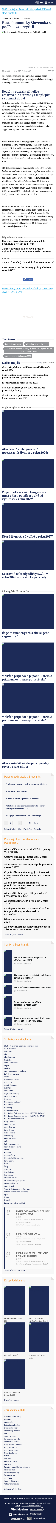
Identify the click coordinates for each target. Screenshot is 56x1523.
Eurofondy (8, 1082)
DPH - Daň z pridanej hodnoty (15, 1071)
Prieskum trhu (9, 1470)
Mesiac (51, 363)
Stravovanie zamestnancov (16, 791)
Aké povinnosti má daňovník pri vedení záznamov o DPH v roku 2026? (27, 928)
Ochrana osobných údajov (25, 1503)
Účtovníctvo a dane (11, 1178)
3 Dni (39, 363)
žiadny (6, 1197)
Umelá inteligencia (11, 1183)
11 (30, 823)
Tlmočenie (8, 1478)
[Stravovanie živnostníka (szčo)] (39, 1337)
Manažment (8, 1105)
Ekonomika (26, 18)
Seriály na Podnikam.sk (16, 944)
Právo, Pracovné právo (12, 1147)
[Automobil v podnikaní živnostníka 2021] (14, 1374)
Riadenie (7, 1152)
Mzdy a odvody (9, 1122)
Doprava (7, 1065)
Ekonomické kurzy (11, 1428)
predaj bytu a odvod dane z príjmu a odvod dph (23, 816)
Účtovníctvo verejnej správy (14, 1180)
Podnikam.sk (6, 18)
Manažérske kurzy (11, 1450)
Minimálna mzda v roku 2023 (36, 344)
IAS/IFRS (7, 1088)
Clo (5, 1054)
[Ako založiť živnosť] (14, 1337)
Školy (6, 1166)
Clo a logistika (9, 1057)
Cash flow (8, 1051)
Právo (6, 1141)
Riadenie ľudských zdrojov (14, 1158)
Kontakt (17, 1506)
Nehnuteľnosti (9, 1124)
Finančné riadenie (11, 1085)
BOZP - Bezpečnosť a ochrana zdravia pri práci (21, 1046)
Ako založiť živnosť (11, 1355)
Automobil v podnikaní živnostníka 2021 (12, 1393)
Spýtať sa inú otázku (32, 829)
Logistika (7, 1099)
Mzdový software (10, 1453)
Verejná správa (9, 1186)
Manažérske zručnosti (12, 1102)
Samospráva (9, 1161)
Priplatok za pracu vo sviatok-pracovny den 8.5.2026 (26, 784)
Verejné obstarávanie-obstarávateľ (17, 1189)
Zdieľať (29, 279)
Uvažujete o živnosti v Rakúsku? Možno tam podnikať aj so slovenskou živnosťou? (26, 911)
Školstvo (7, 1163)
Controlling (8, 1060)
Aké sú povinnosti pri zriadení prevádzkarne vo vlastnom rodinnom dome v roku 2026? (25, 885)
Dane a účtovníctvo (11, 1063)
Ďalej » (36, 823)
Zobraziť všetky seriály (14, 1029)
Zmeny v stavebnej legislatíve (15, 1203)
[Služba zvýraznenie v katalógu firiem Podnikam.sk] (39, 1300)
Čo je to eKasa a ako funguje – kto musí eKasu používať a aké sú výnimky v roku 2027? (25, 496)
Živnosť (7, 1200)
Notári (6, 1456)
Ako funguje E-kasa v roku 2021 (13, 1319)
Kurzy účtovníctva (10, 1447)
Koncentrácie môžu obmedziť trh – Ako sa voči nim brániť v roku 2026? (32, 1019)
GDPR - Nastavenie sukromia (31, 1506)
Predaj (6, 1149)
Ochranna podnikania (23, 964)
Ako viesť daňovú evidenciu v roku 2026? (32, 987)
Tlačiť (52, 71)
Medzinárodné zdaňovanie (14, 1119)
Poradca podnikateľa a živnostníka (22, 776)
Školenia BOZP (9, 1475)
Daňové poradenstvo (12, 1425)
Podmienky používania (42, 1503)
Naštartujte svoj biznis (13, 344)
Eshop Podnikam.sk (14, 1280)
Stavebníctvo (9, 1172)
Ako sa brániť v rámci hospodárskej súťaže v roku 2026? (30, 959)
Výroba (7, 1194)
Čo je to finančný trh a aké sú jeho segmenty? (28, 262)
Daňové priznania (22, 991)
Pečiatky (7, 1459)
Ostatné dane (9, 1130)
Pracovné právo (10, 1138)
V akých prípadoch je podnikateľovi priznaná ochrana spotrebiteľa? (27, 677)
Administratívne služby (12, 1416)
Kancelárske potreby (11, 1442)
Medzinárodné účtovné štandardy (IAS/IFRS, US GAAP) (24, 1116)
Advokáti (7, 1419)
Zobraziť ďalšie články (13, 934)
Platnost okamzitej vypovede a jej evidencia (22, 799)
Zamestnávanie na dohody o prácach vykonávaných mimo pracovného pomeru (26, 250)
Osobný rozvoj (9, 1127)
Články (16, 18)
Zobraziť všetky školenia (14, 1270)
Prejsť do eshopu (11, 1400)
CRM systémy (9, 1422)
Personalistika (9, 1133)
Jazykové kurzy (10, 1436)
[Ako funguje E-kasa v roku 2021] (14, 1300)
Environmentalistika (11, 1079)
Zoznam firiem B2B (14, 1410)
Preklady (7, 1464)
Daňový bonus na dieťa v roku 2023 (18, 356)
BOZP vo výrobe (10, 1048)
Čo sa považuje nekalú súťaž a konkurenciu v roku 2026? (27, 1003)
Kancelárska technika (12, 1439)
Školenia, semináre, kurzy (17, 1039)
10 (24, 823)
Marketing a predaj (11, 1110)
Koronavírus (8, 1091)
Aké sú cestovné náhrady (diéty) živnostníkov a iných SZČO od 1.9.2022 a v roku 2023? (28, 350)
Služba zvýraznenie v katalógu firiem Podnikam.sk (38, 1319)
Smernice (7, 1169)
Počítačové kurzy (10, 1461)
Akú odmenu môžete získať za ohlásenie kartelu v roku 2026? (32, 976)
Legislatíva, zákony (11, 1096)
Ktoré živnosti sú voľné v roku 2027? (20, 383)
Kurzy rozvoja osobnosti (13, 1444)
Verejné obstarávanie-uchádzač (16, 1192)
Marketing (8, 1107)
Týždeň (44, 363)
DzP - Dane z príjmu (11, 1074)
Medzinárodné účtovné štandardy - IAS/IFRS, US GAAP (24, 1113)
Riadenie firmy (9, 1155)
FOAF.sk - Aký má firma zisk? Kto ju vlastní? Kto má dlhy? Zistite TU (26, 11)
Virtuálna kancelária (11, 1484)
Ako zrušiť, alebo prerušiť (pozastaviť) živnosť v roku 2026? (25, 450)
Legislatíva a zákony (11, 1093)
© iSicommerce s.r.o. (18, 1498)
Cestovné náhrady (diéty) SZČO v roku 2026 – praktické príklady (25, 575)
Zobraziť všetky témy (13, 829)
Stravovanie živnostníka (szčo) (37, 1356)
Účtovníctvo (8, 1175)
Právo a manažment (11, 1144)
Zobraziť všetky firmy (13, 1489)
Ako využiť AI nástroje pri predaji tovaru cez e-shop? (25, 765)
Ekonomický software (12, 1430)
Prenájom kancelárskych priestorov (17, 1467)
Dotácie (7, 1068)
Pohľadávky (8, 1136)
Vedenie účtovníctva (11, 1481)
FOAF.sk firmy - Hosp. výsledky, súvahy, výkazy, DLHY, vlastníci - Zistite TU (27, 290)
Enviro (6, 1077)
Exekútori (7, 1433)
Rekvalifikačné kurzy (11, 1473)
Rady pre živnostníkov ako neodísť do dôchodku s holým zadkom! (23, 242)
